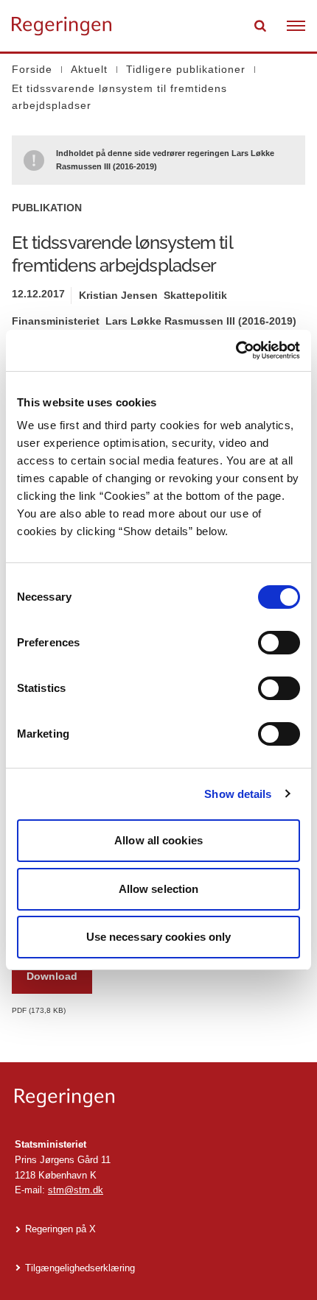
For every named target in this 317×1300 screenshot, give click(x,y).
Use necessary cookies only (158, 936)
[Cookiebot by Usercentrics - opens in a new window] (235, 350)
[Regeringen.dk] (158, 1098)
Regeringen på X (60, 1228)
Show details (237, 794)
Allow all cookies (158, 840)
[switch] (279, 642)
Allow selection (159, 889)
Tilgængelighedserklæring (80, 1267)
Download (52, 976)
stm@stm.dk (75, 1189)
